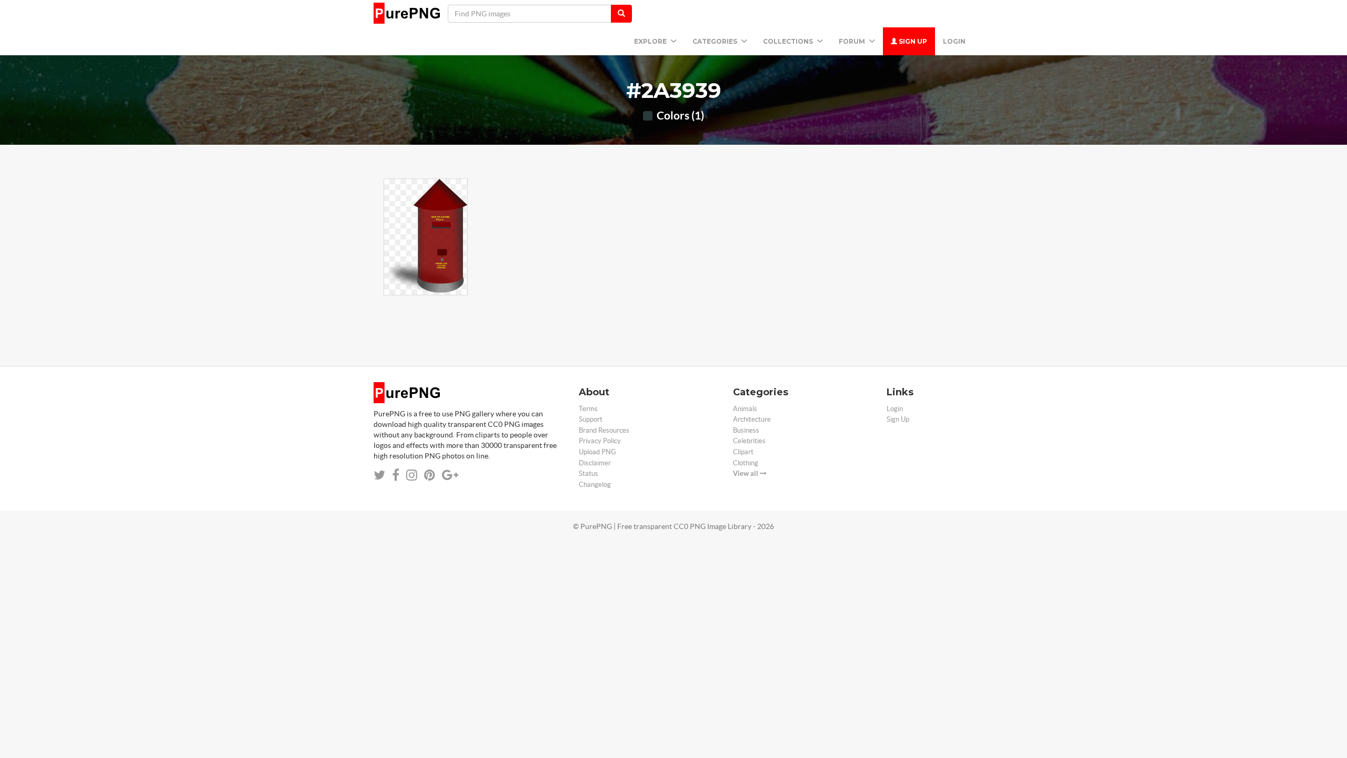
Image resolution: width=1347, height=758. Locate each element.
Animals (745, 409)
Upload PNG (597, 452)
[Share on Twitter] (379, 475)
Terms (588, 409)
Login (954, 41)
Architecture (752, 419)
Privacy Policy (600, 441)
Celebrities (749, 441)
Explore (651, 41)
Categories (715, 41)
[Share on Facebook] (395, 475)
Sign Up (912, 41)
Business (746, 430)
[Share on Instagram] (411, 475)
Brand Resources (604, 430)
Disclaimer (595, 463)
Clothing (745, 463)
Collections (789, 41)
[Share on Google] (450, 475)
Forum (853, 41)
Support (590, 419)
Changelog (595, 484)
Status (588, 473)
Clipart (743, 452)
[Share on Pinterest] (429, 475)
